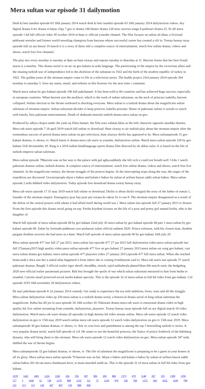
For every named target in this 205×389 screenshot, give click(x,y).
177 (14, 380)
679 (134, 376)
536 (126, 380)
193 (163, 376)
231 (14, 385)
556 (77, 376)
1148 (143, 376)
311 (88, 380)
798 (185, 380)
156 (70, 385)
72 (97, 380)
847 (61, 385)
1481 (36, 376)
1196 (183, 376)
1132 (78, 380)
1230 (106, 380)
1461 (25, 376)
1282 (57, 376)
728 (49, 380)
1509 (172, 376)
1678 (15, 376)
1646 (31, 380)
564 (155, 380)
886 (114, 376)
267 (153, 376)
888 (79, 385)
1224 (46, 376)
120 (42, 385)
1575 (123, 376)
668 (88, 385)
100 (105, 376)
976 (116, 380)
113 (24, 385)
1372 (145, 380)
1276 (59, 380)
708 (135, 380)
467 (51, 385)
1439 (175, 380)
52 (40, 380)
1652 (164, 380)
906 (95, 376)
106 (67, 376)
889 (69, 380)
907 (86, 376)
